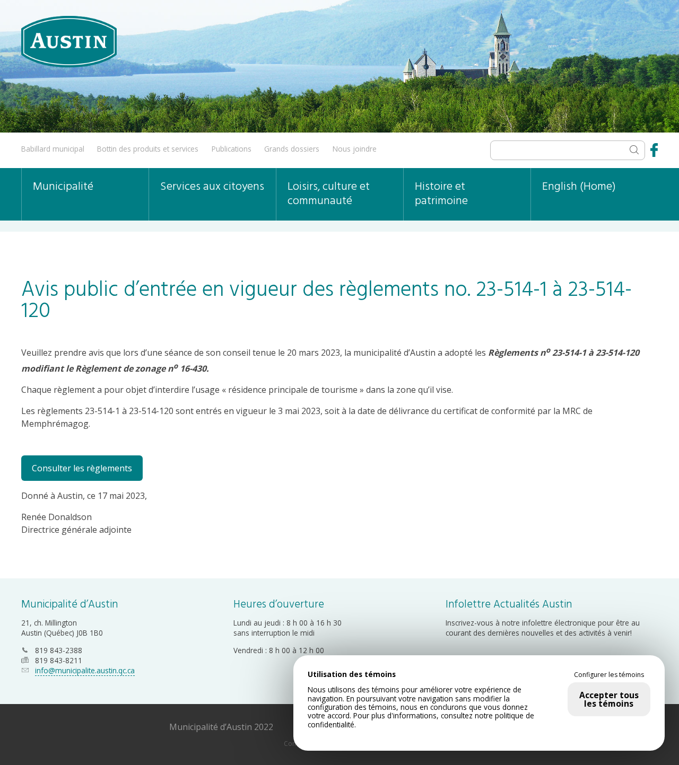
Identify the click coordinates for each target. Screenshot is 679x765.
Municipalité (63, 187)
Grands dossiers (291, 149)
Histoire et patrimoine (441, 194)
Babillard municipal (52, 149)
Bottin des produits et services (147, 149)
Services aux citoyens (212, 187)
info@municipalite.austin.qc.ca (85, 670)
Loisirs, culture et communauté (329, 194)
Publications (231, 149)
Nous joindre (355, 149)
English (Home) (579, 187)
